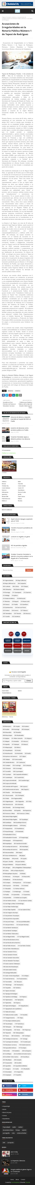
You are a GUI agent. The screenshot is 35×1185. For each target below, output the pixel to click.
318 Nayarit (15, 601)
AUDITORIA (5, 691)
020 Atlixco (17, 747)
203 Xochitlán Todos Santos (10, 1057)
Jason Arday (14, 1152)
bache (4, 1109)
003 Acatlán (6, 729)
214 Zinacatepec (7, 1072)
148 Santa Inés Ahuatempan (10, 966)
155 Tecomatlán (7, 981)
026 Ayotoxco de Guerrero (10, 756)
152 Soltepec (25, 975)
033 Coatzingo (17, 765)
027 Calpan (23, 756)
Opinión (26, 650)
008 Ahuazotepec (7, 735)
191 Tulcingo (23, 1039)
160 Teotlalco (17, 987)
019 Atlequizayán (7, 747)
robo (13, 1133)
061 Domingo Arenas (18, 807)
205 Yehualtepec (7, 1060)
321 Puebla (15, 604)
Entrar (29, 680)
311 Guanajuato (16, 592)
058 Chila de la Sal (8, 804)
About (17, 1179)
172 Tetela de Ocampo (9, 1012)
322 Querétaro (24, 604)
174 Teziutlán (23, 1015)
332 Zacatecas (16, 616)
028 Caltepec (6, 759)
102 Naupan (16, 876)
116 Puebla (6, 894)
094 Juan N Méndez (8, 864)
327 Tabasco (24, 610)
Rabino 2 (4, 501)
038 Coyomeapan (18, 771)
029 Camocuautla (17, 759)
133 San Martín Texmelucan (10, 927)
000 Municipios (7, 726)
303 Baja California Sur (9, 583)
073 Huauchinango (8, 831)
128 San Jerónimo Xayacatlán (11, 918)
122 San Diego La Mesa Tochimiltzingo (13, 903)
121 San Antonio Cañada (25, 900)
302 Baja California (21, 580)
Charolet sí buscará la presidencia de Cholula (21, 529)
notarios (14, 17)
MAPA (17, 633)
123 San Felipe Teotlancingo (10, 906)
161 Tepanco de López (9, 990)
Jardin (19, 494)
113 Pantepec (6, 891)
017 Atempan (15, 744)
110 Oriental (24, 885)
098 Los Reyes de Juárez (17, 870)
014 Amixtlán (15, 741)
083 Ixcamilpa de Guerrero (10, 849)
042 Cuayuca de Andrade (9, 780)
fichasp (18, 1130)
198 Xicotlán (6, 1051)
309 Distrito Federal (19, 589)
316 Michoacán (21, 598)
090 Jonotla (15, 858)
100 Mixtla (22, 873)
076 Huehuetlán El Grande (10, 837)
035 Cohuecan (7, 768)
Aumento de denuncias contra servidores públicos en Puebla (19, 429)
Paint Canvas (21, 496)
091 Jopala (23, 858)
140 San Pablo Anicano (9, 945)
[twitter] (25, 1086)
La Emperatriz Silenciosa (18, 1160)
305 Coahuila (6, 586)
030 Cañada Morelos (8, 762)
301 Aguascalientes (8, 580)
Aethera (4, 481)
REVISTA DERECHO (7, 510)
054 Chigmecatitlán (16, 798)
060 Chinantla (6, 807)
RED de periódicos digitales (19, 545)
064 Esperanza (27, 810)
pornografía (6, 1133)
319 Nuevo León (25, 601)
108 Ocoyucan (7, 885)
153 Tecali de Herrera (8, 978)
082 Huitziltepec (24, 846)
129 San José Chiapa (8, 921)
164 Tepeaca (23, 996)
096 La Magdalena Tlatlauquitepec (22, 867)
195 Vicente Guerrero (24, 1045)
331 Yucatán (6, 616)
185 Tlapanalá (7, 1033)
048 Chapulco (25, 789)
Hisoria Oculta (22, 492)
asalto (14, 1127)
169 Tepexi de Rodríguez (9, 1005)
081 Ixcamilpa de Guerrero (10, 846)
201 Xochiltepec (7, 1054)
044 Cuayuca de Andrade (9, 783)
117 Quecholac (26, 894)
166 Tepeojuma (19, 999)
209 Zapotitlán (7, 1066)
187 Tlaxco (6, 1036)
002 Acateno (25, 726)
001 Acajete (17, 726)
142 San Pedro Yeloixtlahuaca (11, 948)
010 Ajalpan (6, 738)
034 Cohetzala (27, 765)
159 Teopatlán (7, 987)
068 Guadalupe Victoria (20, 822)
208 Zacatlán (17, 1063)
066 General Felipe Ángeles (10, 819)
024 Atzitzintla (18, 753)
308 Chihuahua (7, 589)
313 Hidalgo (6, 595)
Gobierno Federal (8, 641)
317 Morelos (6, 601)
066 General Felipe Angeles (10, 816)
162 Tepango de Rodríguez (10, 993)
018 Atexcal (24, 744)
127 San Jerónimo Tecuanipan (11, 915)
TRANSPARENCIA (6, 693)
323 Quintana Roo (8, 607)
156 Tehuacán (18, 981)
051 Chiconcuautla (8, 795)
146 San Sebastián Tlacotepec (11, 960)
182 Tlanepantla (7, 1030)
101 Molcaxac (6, 876)
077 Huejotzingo (23, 837)
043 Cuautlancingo (24, 780)
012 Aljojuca (28, 738)
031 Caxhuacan (21, 762)
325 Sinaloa (6, 610)
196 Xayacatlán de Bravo (9, 1048)
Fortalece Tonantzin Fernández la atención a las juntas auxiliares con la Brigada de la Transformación (22, 556)
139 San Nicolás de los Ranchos (11, 942)
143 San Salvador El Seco (10, 951)
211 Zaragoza (6, 1069)
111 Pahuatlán (7, 888)
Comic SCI (21, 488)
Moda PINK (5, 496)
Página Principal (6, 17)
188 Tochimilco (15, 1036)
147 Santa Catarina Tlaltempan (11, 963)
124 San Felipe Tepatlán (9, 909)
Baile (19, 481)
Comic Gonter (22, 486)
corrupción (10, 1142)
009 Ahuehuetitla (19, 735)
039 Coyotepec (7, 774)
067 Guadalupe (24, 819)
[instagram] (9, 1094)
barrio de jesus (7, 1112)
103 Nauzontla (26, 876)
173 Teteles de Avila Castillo (10, 1015)
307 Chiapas (24, 586)
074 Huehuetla (19, 831)
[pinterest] (25, 1090)
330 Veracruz (26, 613)
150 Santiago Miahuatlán (9, 972)
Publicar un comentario (9, 453)
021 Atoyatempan (7, 750)
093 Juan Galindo (20, 861)
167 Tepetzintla (7, 1002)
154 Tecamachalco (22, 978)
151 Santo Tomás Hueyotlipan (11, 975)
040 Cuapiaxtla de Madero (20, 774)
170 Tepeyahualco (23, 1005)
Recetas (20, 501)
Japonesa (4, 494)
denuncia (10, 391)
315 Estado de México (9, 598)
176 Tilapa (20, 1018)
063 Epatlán (17, 810)
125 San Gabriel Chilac (24, 909)
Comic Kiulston (6, 488)
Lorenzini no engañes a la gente (20, 536)
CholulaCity (11, 634)
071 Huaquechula (7, 828)
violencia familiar (21, 1133)
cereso (5, 1115)
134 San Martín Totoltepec (10, 930)
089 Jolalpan (6, 858)
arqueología (6, 1106)
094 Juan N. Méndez (20, 864)
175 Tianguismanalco (9, 1018)
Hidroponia (5, 492)
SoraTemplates (15, 1182)
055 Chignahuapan (8, 801)
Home (12, 1179)
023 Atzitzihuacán (7, 753)
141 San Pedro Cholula (24, 945)
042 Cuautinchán (19, 777)
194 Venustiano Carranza (10, 1045)
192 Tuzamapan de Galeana (10, 1042)
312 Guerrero (27, 592)
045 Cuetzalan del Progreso (10, 786)
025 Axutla (28, 753)
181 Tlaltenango (18, 1027)
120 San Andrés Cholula (9, 900)
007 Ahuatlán (17, 732)
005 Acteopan (25, 729)
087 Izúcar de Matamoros (10, 855)
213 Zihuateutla (25, 1069)
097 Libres (5, 870)
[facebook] (9, 1086)
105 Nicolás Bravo (17, 879)
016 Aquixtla (6, 744)
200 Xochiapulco (26, 1051)
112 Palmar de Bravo (18, 888)
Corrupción (17, 650)
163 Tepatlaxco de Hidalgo (10, 996)
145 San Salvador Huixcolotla (11, 957)
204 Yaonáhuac (25, 1057)
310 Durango (6, 592)
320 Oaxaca (6, 604)
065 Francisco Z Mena (9, 813)
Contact (23, 1179)
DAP (4, 1142)
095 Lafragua (6, 867)
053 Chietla (6, 798)
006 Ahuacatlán (7, 732)
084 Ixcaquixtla (24, 849)
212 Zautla (16, 1069)
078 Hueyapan (7, 840)
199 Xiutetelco (16, 1051)
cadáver (20, 1127)
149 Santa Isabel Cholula (9, 969)
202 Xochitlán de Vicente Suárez (22, 1054)
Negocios (8, 650)
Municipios (27, 640)
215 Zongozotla (18, 1072)
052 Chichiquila (19, 795)
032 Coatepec (6, 765)
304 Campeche (22, 583)
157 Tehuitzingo (7, 984)
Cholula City (5, 486)
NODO (24, 633)
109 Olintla (16, 885)
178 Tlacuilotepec (7, 1024)
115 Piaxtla (26, 891)
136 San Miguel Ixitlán (9, 936)
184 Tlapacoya (26, 1030)
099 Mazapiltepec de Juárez (10, 873)
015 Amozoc (24, 741)
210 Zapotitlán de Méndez (20, 1066)
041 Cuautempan (7, 777)
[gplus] (9, 1090)
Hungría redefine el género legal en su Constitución (21, 1170)
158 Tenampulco (18, 984)
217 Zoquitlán (17, 1075)
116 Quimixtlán (15, 894)
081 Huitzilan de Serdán (20, 843)
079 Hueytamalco (17, 840)
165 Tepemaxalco (7, 999)
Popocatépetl (6, 1127)
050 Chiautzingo (16, 792)
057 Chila (28, 801)
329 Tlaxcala (17, 613)
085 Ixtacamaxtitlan (8, 852)
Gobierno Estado (17, 641)
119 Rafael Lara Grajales (20, 897)
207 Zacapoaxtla (7, 1063)
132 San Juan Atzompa (22, 924)
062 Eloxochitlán (7, 810)
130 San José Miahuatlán (23, 921)
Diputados (8, 645)
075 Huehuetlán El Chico (9, 834)
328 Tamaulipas (7, 613)
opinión (24, 1130)
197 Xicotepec (22, 1048)
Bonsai (4, 483)
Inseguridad (27, 645)
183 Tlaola (17, 1030)
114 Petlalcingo (17, 891)
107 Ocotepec (27, 882)
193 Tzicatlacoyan (25, 1042)
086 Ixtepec (19, 852)
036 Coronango (17, 768)
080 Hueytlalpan (7, 843)
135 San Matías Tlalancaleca (10, 933)
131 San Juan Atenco (8, 924)
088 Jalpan (22, 855)
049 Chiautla (6, 792)
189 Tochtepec (26, 1036)
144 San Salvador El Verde (10, 954)
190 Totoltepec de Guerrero (10, 1039)
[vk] (25, 1094)
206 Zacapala (17, 1060)
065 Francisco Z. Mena (23, 813)
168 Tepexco (17, 1002)
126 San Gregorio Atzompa (10, 912)
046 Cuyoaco (23, 786)
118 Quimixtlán (7, 897)
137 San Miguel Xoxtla (23, 936)
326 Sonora (15, 610)
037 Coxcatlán (7, 771)
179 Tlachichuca (19, 1024)
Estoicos (4, 490)
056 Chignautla (20, 801)
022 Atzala (18, 750)
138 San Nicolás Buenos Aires (11, 939)
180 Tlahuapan (7, 1027)
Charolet (20, 483)
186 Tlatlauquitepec (18, 1033)
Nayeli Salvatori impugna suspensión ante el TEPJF (22, 520)
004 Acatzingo (15, 729)
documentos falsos (8, 1130)
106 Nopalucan (17, 882)
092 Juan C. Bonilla (8, 861)
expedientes (6, 1118)
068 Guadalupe (7, 822)
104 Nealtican (6, 879)
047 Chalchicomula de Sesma (11, 789)
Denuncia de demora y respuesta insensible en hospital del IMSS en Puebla (21, 419)
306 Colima (16, 586)
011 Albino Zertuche (17, 738)
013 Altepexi (6, 741)
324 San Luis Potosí (20, 607)
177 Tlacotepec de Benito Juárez (11, 1021)
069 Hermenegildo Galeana (10, 825)
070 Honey (23, 825)
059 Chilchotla (19, 804)
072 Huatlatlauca (19, 828)
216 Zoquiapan (7, 1075)
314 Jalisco (15, 595)
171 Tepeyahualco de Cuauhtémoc (12, 1008)
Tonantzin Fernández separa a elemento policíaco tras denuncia (20, 438)
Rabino (20, 498)
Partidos (17, 645)
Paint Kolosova (6, 498)
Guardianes (21, 490)
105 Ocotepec (6, 882)
